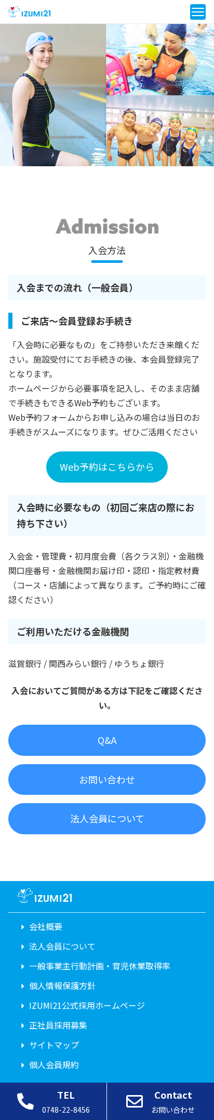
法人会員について (107, 818)
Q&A (107, 739)
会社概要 (45, 926)
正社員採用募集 (58, 1025)
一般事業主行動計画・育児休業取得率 (99, 965)
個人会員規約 (54, 1064)
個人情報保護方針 (62, 985)
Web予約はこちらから (107, 466)
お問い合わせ (107, 779)
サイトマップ (54, 1044)
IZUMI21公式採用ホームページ (87, 1005)
